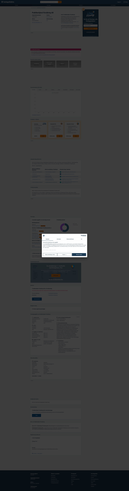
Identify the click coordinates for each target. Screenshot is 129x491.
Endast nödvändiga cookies (50, 254)
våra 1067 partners (48, 243)
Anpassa (63, 254)
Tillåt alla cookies (79, 254)
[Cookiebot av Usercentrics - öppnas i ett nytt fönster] (81, 235)
